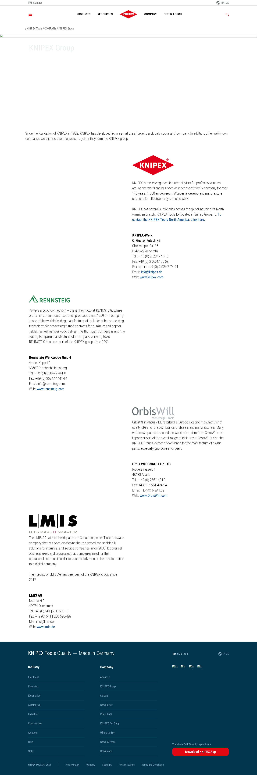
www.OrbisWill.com (153, 495)
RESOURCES (105, 14)
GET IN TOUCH (173, 14)
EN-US (226, 653)
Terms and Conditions (153, 764)
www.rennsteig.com (50, 389)
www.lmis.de (46, 627)
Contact (182, 653)
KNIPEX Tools (34, 28)
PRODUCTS (84, 14)
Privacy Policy (72, 764)
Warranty (90, 764)
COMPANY (150, 14)
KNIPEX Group (66, 28)
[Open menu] (35, 14)
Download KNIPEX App (200, 752)
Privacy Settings (127, 764)
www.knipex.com (151, 277)
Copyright (107, 764)
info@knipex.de (151, 272)
